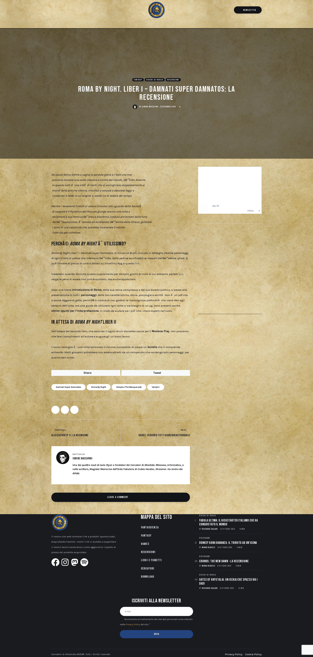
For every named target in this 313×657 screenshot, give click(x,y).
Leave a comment (118, 497)
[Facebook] (53, 10)
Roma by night (98, 387)
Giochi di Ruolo (154, 80)
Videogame (204, 538)
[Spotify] (69, 10)
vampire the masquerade (129, 387)
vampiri (156, 387)
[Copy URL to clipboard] (74, 410)
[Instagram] (58, 10)
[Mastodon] (64, 10)
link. (137, 263)
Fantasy (138, 80)
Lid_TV (215, 206)
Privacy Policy (133, 624)
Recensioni (173, 80)
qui (181, 274)
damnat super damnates (68, 387)
